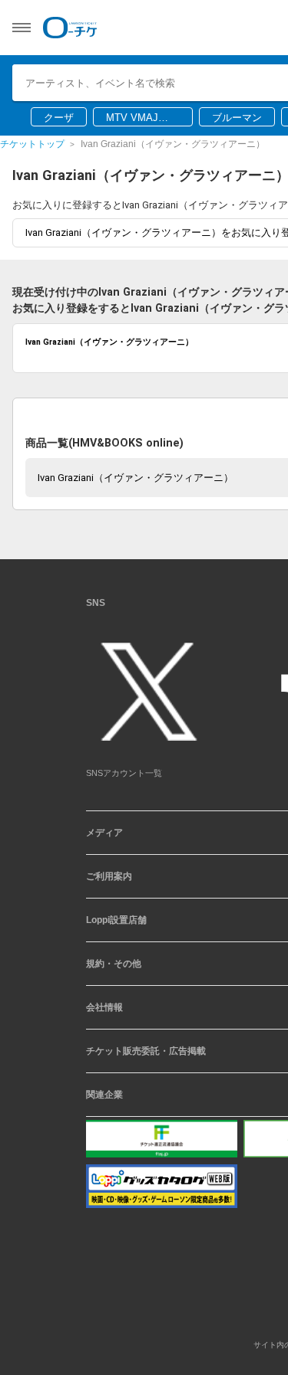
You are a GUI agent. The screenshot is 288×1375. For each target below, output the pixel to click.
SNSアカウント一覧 (124, 778)
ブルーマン (237, 117)
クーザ (59, 117)
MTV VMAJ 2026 (132, 119)
